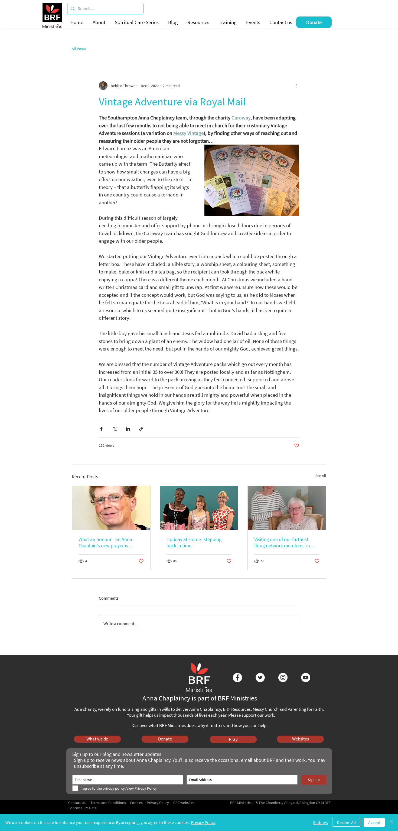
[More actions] (296, 85)
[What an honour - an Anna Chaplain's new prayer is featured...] (111, 508)
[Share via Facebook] (101, 428)
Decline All (346, 822)
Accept (374, 822)
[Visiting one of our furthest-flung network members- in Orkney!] (287, 508)
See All (320, 475)
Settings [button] (320, 822)
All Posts (79, 48)
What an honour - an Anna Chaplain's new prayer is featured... (105, 542)
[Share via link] (141, 428)
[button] (100, 22)
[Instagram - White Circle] (283, 677)
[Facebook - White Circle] (237, 677)
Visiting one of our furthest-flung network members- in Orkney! (282, 542)
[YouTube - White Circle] (305, 677)
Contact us (77, 802)
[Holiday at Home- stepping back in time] (199, 508)
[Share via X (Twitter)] (114, 428)
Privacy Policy (203, 822)
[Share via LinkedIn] (128, 428)
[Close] (391, 822)
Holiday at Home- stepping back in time (194, 542)
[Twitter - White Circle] (260, 677)
